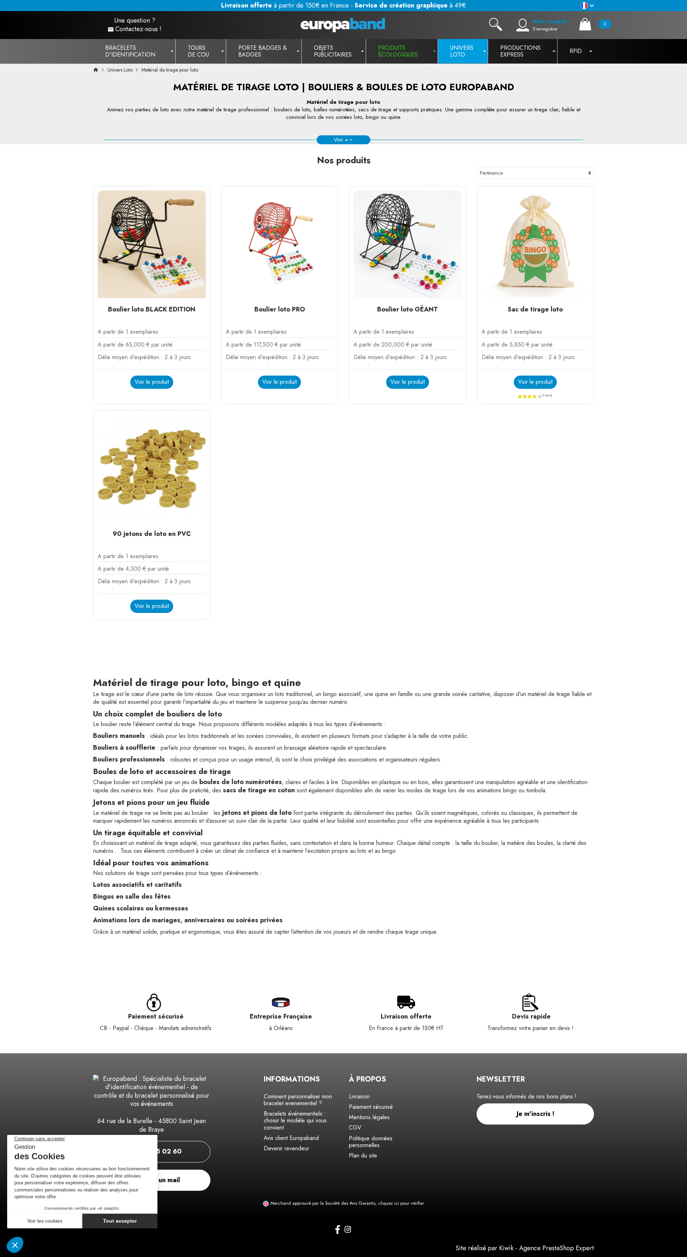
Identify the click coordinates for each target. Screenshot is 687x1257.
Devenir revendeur (286, 1148)
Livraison (359, 1096)
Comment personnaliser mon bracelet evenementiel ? (298, 1099)
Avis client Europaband (291, 1138)
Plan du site (363, 1155)
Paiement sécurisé (371, 1107)
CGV (355, 1127)
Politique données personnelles (371, 1141)
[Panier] (585, 24)
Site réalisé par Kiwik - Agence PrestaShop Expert (524, 1248)
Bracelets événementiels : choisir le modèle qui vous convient (295, 1120)
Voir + (341, 140)
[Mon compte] (522, 25)
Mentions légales (369, 1117)
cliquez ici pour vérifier (401, 1203)
